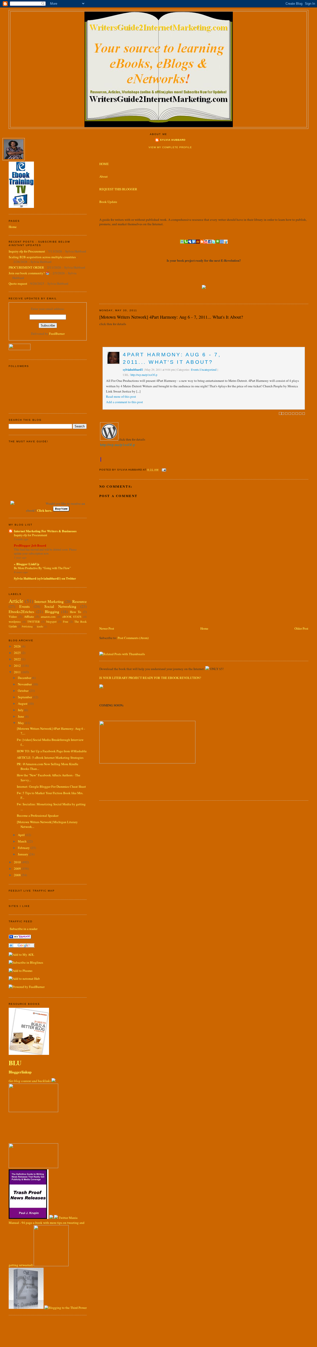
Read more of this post (121, 396)
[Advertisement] (157, 614)
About (103, 176)
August (23, 703)
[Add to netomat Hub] (24, 978)
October (23, 690)
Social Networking (60, 606)
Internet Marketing (49, 601)
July (21, 710)
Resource (79, 601)
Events (195, 369)
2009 (18, 868)
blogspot (51, 621)
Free (65, 621)
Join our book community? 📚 (29, 273)
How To (75, 612)
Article (16, 600)
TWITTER (33, 621)
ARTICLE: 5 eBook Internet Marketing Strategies (50, 757)
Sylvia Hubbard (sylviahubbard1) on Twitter (45, 578)
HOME (104, 164)
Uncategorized (208, 369)
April (22, 835)
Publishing (27, 626)
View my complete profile (170, 147)
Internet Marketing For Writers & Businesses (45, 531)
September (25, 697)
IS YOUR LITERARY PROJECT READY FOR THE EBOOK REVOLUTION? (150, 677)
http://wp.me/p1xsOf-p (144, 375)
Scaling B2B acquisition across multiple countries (42, 257)
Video (13, 616)
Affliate (29, 616)
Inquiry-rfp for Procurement (27, 251)
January (23, 854)
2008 (18, 875)
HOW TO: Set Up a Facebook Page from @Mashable (52, 751)
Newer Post (106, 628)
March (22, 841)
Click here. (45, 510)
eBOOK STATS (72, 616)
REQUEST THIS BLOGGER (118, 189)
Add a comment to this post (124, 402)
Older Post (301, 628)
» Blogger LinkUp (26, 563)
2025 (18, 652)
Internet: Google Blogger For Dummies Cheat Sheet (51, 786)
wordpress (15, 621)
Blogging (52, 611)
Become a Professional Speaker (37, 815)
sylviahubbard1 (133, 369)
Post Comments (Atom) (133, 638)
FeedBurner (57, 333)
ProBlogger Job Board (30, 545)
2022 (18, 659)
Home (204, 628)
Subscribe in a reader (23, 928)
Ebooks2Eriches (21, 611)
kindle (40, 626)
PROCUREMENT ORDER (26, 267)
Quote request (18, 283)
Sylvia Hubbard (172, 140)
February (24, 847)
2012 (18, 665)
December (25, 677)
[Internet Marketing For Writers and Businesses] (20, 937)
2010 (18, 862)
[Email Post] (163, 469)
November (25, 684)
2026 (18, 646)
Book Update (108, 201)
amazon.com (48, 616)
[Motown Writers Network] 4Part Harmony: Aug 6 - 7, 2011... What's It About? (171, 317)
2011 (18, 672)
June (21, 716)
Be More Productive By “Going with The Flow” (42, 568)
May (21, 723)
